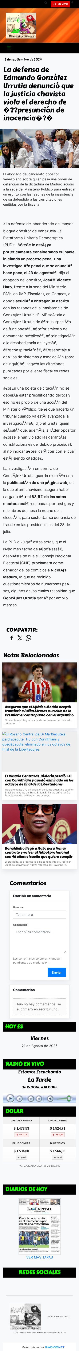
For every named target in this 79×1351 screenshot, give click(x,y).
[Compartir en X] (20, 638)
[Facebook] (73, 4)
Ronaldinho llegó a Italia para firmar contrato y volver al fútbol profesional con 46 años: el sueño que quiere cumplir (38, 852)
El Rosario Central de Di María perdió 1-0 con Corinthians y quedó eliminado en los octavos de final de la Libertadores (39, 780)
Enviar (57, 972)
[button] (47, 4)
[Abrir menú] (8, 48)
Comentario (20, 924)
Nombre (18, 907)
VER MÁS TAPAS (39, 1257)
